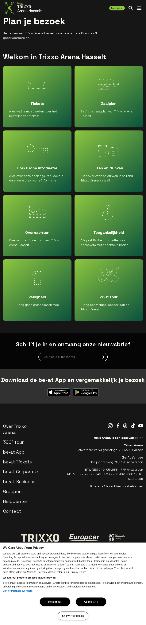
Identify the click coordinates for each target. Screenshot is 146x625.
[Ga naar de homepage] (23, 8)
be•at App (14, 452)
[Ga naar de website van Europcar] (84, 537)
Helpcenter (15, 501)
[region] (73, 583)
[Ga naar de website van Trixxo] (40, 538)
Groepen (12, 491)
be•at (139, 438)
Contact (12, 511)
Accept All (91, 601)
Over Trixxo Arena (15, 429)
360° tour (13, 442)
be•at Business (19, 481)
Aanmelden (117, 8)
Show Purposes (73, 615)
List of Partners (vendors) (18, 590)
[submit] (103, 357)
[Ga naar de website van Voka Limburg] (117, 538)
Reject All (55, 601)
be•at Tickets (17, 462)
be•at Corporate (20, 472)
